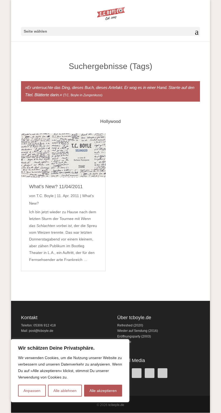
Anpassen (31, 390)
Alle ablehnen (65, 390)
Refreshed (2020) (130, 325)
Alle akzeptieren (103, 390)
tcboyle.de (116, 405)
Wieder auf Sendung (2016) (137, 331)
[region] (70, 370)
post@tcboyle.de (41, 331)
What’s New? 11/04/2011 (56, 186)
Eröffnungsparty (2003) (134, 336)
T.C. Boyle (45, 196)
